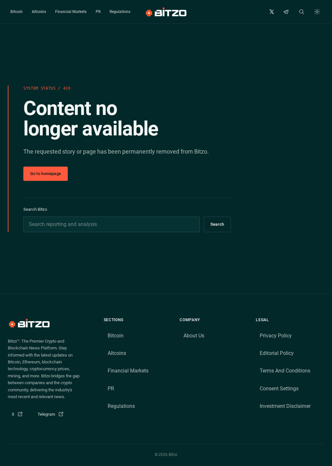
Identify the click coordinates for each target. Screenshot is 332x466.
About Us (194, 336)
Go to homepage (45, 173)
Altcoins (39, 11)
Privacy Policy (276, 336)
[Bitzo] (166, 11)
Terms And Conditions (285, 371)
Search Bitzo (35, 209)
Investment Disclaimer (285, 406)
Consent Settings (279, 388)
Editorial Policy (277, 353)
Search (217, 224)
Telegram (52, 416)
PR (98, 11)
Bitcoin (16, 11)
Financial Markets (71, 11)
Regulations (120, 11)
